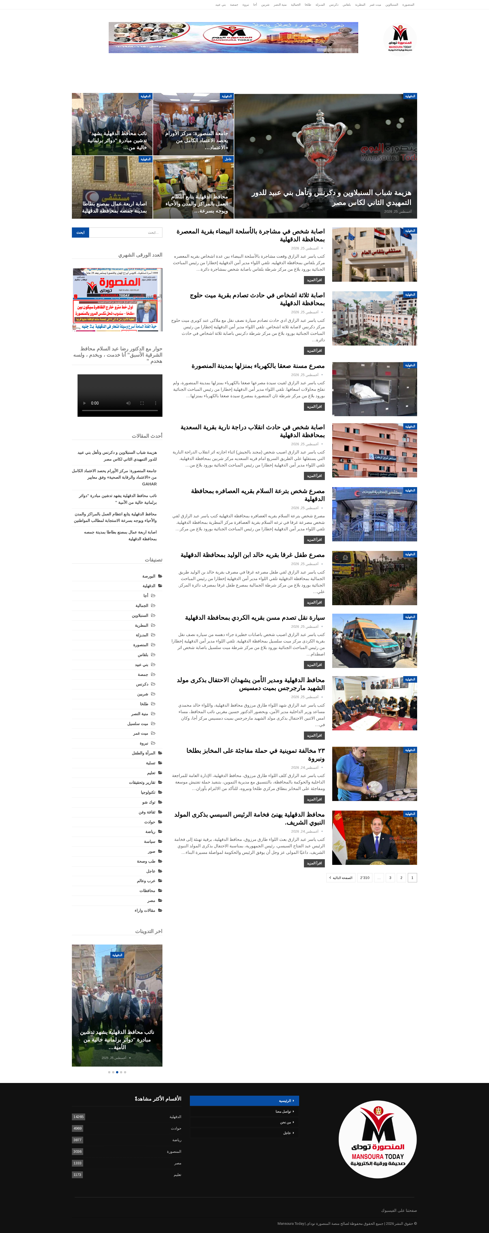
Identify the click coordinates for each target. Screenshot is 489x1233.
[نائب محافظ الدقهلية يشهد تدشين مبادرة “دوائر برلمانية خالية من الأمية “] (112, 124)
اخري (111, 62)
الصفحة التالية (342, 878)
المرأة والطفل (143, 753)
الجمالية (296, 4)
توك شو (148, 802)
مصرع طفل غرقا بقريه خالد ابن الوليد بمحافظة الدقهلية (253, 554)
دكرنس (333, 4)
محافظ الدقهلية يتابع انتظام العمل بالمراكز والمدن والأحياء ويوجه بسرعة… (197, 204)
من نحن (285, 1122)
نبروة (246, 4)
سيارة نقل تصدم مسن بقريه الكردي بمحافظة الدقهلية (255, 617)
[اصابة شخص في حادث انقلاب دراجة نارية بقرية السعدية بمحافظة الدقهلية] (374, 450)
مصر (184, 62)
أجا (255, 4)
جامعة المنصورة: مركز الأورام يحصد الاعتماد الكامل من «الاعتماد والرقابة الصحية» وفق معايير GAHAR (114, 477)
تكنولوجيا (160, 62)
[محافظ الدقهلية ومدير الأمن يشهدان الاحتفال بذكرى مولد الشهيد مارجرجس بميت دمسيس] (374, 703)
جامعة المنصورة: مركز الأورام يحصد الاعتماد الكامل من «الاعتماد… (196, 140)
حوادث (288, 62)
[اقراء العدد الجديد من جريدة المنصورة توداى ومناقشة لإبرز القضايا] (117, 299)
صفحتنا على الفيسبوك (399, 1210)
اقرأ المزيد (314, 280)
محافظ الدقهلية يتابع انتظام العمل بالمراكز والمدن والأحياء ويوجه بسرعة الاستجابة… (99, 1039)
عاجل (380, 62)
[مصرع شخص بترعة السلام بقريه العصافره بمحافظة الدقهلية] (374, 514)
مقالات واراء (145, 910)
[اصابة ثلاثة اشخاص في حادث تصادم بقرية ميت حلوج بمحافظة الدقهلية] (374, 318)
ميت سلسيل (137, 723)
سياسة (134, 62)
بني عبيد (220, 4)
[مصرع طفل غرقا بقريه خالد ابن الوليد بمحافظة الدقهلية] (374, 578)
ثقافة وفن (147, 812)
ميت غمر (375, 4)
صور (151, 851)
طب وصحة (146, 861)
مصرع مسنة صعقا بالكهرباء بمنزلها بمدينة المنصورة (258, 365)
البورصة (148, 576)
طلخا (308, 4)
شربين (265, 4)
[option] (99, 1006)
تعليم (151, 772)
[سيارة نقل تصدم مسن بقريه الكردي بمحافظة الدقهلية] (374, 641)
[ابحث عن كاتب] (322, 248)
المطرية (360, 4)
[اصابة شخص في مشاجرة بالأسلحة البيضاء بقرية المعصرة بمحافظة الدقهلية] (374, 254)
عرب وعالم (210, 62)
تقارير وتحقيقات (320, 62)
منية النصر (280, 4)
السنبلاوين (391, 4)
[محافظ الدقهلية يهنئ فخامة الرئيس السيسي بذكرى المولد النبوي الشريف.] (374, 838)
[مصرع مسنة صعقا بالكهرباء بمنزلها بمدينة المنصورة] (374, 389)
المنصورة (408, 4)
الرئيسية (403, 62)
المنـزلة (320, 4)
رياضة (236, 62)
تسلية (150, 763)
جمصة (234, 4)
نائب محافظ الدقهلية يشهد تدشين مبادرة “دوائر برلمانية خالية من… (117, 140)
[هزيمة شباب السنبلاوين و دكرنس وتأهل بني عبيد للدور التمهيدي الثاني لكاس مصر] (326, 156)
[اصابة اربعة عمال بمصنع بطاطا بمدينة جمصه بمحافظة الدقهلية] (112, 187)
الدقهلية (357, 62)
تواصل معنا (283, 1111)
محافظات (262, 62)
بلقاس (347, 4)
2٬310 (364, 878)
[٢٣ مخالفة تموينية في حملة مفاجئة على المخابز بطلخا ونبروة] (374, 774)
